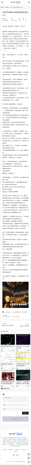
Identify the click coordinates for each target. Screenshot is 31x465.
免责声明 (11, 449)
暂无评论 (6, 388)
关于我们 (23, 449)
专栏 (11, 7)
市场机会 (7, 7)
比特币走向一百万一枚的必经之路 (22, 347)
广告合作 (17, 449)
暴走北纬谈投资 (16, 7)
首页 (3, 7)
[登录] (29, 2)
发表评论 (25, 413)
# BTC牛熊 (24, 312)
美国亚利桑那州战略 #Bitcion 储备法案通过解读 (8, 382)
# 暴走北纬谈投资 (16, 312)
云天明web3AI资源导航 (19, 461)
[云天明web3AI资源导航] (15, 2)
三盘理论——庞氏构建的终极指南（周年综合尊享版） (22, 382)
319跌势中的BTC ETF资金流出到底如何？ (22, 364)
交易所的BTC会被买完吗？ (7, 364)
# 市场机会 (8, 312)
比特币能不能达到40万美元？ (7, 347)
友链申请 (5, 449)
